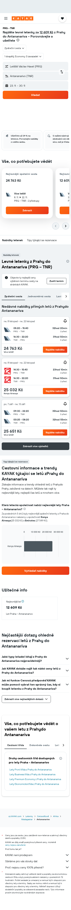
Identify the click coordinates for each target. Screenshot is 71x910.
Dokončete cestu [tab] (39, 745)
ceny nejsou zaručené (15, 845)
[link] (35, 571)
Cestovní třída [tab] (15, 745)
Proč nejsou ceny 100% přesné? (24, 867)
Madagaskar (27, 819)
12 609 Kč (46, 32)
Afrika (55, 816)
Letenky (29, 816)
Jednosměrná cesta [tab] (39, 296)
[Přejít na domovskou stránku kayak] (22, 18)
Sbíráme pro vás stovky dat (21, 861)
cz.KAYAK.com (14, 816)
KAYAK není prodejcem (19, 855)
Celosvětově (43, 816)
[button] (6, 18)
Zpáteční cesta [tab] (13, 296)
